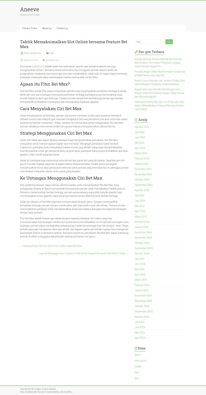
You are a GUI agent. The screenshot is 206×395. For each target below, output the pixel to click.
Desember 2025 (143, 169)
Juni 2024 (140, 264)
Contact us (62, 28)
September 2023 (144, 311)
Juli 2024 (139, 258)
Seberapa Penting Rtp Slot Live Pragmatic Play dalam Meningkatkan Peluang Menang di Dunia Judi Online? (159, 105)
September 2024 (144, 248)
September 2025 (144, 184)
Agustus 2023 (142, 316)
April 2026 (140, 148)
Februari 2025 (142, 221)
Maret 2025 (141, 216)
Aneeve (29, 9)
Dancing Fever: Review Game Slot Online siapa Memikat (51, 246)
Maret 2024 (141, 279)
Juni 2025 (140, 200)
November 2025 (143, 174)
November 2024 (143, 237)
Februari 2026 (142, 158)
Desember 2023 (143, 295)
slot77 (138, 354)
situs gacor (140, 360)
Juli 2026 (139, 132)
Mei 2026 (139, 142)
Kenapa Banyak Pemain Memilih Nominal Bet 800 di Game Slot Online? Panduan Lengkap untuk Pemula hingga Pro (158, 63)
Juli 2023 (139, 322)
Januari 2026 (141, 163)
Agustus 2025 (142, 190)
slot (137, 378)
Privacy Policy (29, 28)
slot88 (138, 366)
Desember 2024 (143, 232)
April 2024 (140, 274)
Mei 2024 (139, 269)
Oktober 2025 (142, 179)
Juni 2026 (140, 137)
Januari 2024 (141, 290)
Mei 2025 (139, 206)
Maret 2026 (141, 153)
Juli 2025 (139, 195)
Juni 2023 (140, 327)
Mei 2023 (139, 332)
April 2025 (140, 211)
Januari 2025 (141, 227)
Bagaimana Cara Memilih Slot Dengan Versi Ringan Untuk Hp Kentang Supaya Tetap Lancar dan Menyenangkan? (159, 93)
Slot (52, 53)
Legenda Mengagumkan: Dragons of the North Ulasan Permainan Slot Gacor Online (83, 253)
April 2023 (140, 337)
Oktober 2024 (142, 242)
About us (47, 28)
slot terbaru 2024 (52, 60)
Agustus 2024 (142, 253)
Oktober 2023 (142, 306)
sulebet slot (38, 66)
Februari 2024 (142, 285)
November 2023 (143, 300)
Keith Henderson (32, 53)
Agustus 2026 (142, 126)
